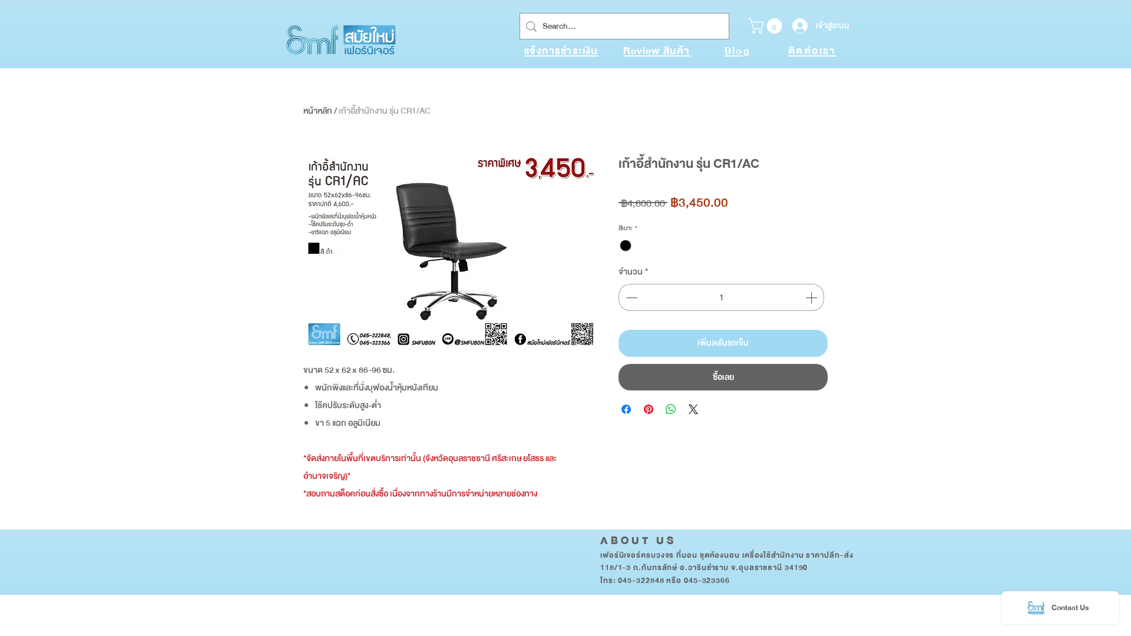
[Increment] (812, 297)
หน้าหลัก (317, 111)
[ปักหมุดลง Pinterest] (648, 409)
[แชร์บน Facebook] (626, 409)
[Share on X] (693, 409)
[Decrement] (630, 297)
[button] (767, 26)
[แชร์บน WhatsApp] (671, 409)
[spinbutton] (721, 297)
